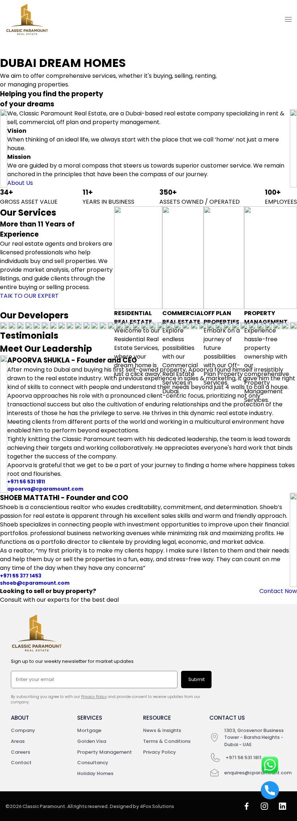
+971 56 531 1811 (26, 481)
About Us (20, 183)
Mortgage (89, 730)
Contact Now (278, 591)
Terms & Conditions (167, 741)
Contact (21, 762)
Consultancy (92, 762)
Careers (20, 752)
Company (23, 730)
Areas (18, 741)
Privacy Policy (94, 696)
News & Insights (162, 730)
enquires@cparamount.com (258, 772)
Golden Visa (91, 741)
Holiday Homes (95, 773)
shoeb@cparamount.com (35, 583)
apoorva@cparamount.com (45, 489)
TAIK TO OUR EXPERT (29, 296)
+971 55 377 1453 (20, 575)
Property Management (104, 752)
